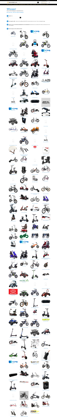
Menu (47, 4)
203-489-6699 (44, 2)
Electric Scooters (16, 4)
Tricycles (28, 4)
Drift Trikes (34, 4)
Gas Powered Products (42, 4)
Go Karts (31, 4)
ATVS (38, 4)
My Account (48, 0)
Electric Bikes (11, 4)
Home (7, 4)
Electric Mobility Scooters (22, 4)
